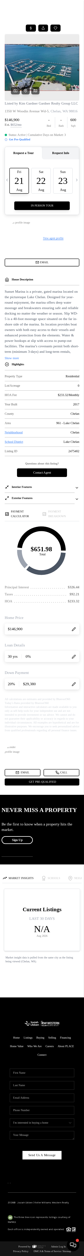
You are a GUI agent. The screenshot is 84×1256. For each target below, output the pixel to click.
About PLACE (66, 1046)
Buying (40, 1037)
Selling (52, 1037)
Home (16, 1037)
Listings (28, 1037)
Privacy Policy (21, 1251)
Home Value (16, 1046)
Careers (50, 1046)
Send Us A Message (42, 1155)
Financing (65, 1037)
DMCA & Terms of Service (48, 1251)
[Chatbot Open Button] (73, 1245)
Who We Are (34, 1046)
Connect (42, 1054)
